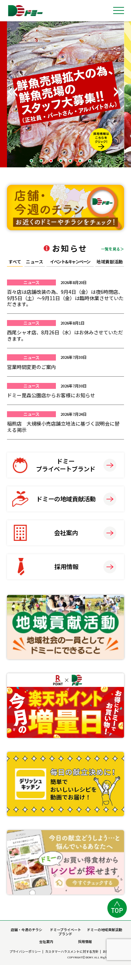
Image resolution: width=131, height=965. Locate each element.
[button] (119, 92)
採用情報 (85, 941)
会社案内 (46, 941)
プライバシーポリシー (25, 951)
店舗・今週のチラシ (26, 929)
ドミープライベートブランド (65, 932)
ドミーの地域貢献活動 (104, 929)
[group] (65, 94)
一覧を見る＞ (112, 248)
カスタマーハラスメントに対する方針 (72, 951)
